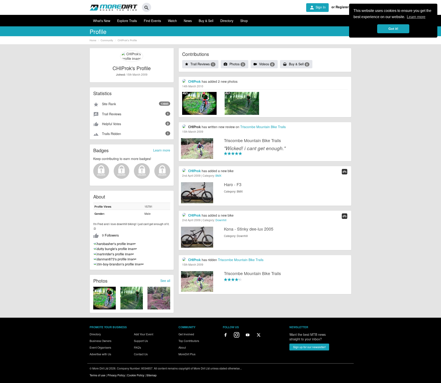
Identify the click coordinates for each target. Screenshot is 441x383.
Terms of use (97, 375)
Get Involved (186, 334)
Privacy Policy (116, 375)
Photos (236, 64)
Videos (266, 64)
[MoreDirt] (113, 7)
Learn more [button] (416, 17)
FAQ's (137, 347)
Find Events (152, 20)
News (188, 20)
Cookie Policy (135, 375)
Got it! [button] (393, 28)
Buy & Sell (206, 20)
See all (165, 280)
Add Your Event (143, 334)
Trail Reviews (202, 64)
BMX (218, 175)
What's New (101, 20)
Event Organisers (100, 347)
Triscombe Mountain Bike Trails (263, 126)
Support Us (141, 341)
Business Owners (100, 341)
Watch (172, 20)
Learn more (161, 150)
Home (93, 40)
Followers (112, 235)
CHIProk (194, 81)
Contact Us (141, 354)
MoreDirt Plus (186, 354)
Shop (244, 20)
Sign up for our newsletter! (309, 347)
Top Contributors (188, 341)
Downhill (220, 220)
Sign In (317, 7)
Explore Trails (127, 20)
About (182, 347)
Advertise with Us (100, 354)
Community (107, 40)
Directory (226, 20)
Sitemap (151, 375)
